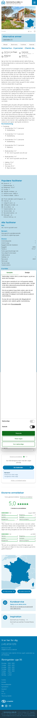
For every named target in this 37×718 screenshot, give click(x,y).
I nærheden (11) (8, 39)
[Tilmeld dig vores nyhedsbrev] (10, 706)
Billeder (5, 44)
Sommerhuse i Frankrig (17, 620)
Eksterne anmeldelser (16, 456)
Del (31, 31)
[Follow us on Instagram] (6, 706)
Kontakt (3, 682)
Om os (3, 693)
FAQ (2, 691)
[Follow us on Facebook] (2, 706)
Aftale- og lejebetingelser (18, 480)
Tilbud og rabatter (6, 696)
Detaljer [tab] (27, 272)
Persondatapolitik (6, 684)
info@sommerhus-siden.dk (9, 649)
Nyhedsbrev (4, 687)
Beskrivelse (14, 44)
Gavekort (4, 689)
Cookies (3, 680)
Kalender (31, 44)
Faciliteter (23, 44)
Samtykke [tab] (10, 272)
